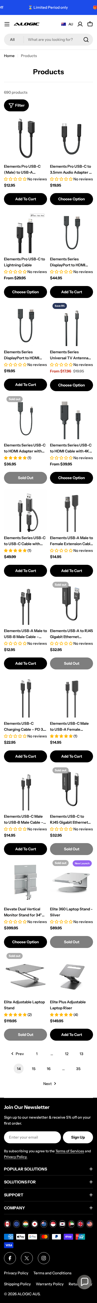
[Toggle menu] (7, 24)
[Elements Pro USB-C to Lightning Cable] (25, 231)
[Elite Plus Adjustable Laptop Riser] (71, 974)
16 (48, 1068)
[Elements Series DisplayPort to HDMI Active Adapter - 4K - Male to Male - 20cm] (71, 231)
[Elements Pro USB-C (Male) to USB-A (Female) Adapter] (25, 138)
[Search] (86, 40)
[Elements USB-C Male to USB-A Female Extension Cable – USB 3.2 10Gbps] (71, 696)
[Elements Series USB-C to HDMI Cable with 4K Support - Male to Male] (71, 417)
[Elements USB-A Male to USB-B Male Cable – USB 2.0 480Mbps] (25, 603)
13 (81, 1053)
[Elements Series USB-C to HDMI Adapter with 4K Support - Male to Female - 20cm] (25, 417)
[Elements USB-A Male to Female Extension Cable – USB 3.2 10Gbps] (71, 510)
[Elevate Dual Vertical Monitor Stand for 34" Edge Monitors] (25, 881)
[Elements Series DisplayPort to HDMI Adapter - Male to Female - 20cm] (25, 324)
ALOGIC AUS (28, 1294)
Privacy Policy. (15, 1157)
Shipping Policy (17, 1284)
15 (34, 1068)
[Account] (80, 24)
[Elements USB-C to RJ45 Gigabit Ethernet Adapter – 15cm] (71, 788)
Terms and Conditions (52, 1273)
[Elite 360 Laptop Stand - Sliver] (71, 881)
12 (66, 1053)
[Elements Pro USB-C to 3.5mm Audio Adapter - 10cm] (71, 138)
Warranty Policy (50, 1284)
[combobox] (48, 40)
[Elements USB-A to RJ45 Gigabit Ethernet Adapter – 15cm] (71, 603)
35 (78, 1068)
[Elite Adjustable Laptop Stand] (25, 974)
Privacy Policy (16, 1273)
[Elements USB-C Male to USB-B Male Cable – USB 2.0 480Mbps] (25, 788)
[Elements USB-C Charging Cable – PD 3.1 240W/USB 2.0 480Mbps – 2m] (25, 696)
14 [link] (19, 1068)
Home (9, 55)
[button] (84, 1282)
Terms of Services (69, 1151)
